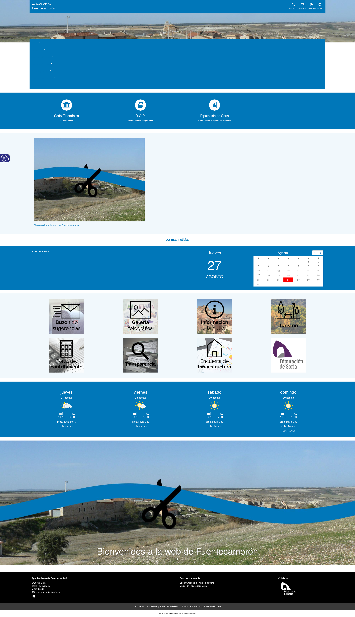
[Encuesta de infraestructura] (214, 354)
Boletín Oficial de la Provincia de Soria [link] (197, 582)
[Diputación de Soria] (288, 354)
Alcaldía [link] (35, 42)
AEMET (292, 430)
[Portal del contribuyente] (66, 354)
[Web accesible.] (4, 158)
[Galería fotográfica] (140, 316)
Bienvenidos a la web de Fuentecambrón (56, 225)
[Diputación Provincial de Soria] (288, 588)
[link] (43, 6)
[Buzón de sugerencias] (66, 316)
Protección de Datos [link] (169, 606)
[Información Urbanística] (214, 316)
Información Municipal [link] (41, 56)
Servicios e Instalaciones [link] (42, 78)
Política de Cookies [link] (213, 606)
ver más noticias (177, 239)
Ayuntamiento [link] (37, 49)
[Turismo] (288, 316)
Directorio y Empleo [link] (40, 71)
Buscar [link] (320, 8)
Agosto (283, 252)
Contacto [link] (302, 8)
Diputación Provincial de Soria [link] (193, 585)
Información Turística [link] (40, 63)
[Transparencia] (140, 354)
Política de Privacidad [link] (191, 606)
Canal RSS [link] (312, 8)
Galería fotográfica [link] (39, 85)
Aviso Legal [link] (152, 606)
